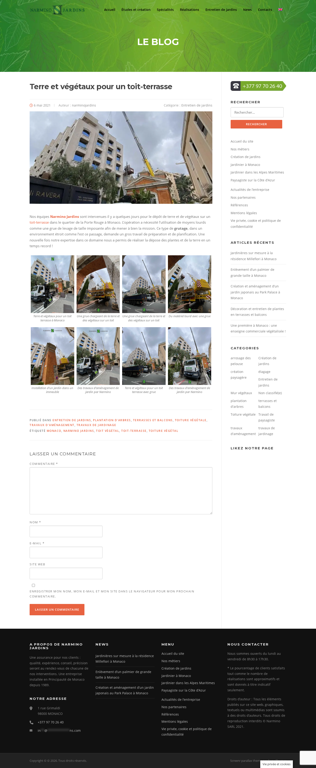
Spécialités (165, 10)
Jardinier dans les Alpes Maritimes (257, 172)
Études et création (136, 10)
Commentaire (44, 464)
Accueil (109, 10)
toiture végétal (164, 431)
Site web (37, 564)
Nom (35, 522)
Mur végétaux (241, 393)
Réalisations (189, 10)
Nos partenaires (243, 197)
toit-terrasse (39, 222)
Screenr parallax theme (246, 761)
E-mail (37, 543)
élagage (264, 371)
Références (239, 205)
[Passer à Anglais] (281, 10)
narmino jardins (78, 431)
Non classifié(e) (270, 393)
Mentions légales (244, 213)
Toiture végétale (191, 420)
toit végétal (107, 431)
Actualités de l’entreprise (250, 189)
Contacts (265, 10)
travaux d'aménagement (52, 425)
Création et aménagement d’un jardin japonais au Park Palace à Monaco (255, 292)
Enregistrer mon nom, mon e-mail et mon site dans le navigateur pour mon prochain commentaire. (112, 593)
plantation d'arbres (112, 420)
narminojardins (84, 105)
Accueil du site (242, 141)
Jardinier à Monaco (245, 164)
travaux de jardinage (96, 425)
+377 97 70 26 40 (51, 722)
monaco (54, 431)
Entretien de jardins (221, 10)
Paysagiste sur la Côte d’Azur (253, 180)
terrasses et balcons (153, 420)
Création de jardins (245, 157)
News (247, 10)
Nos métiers (240, 149)
